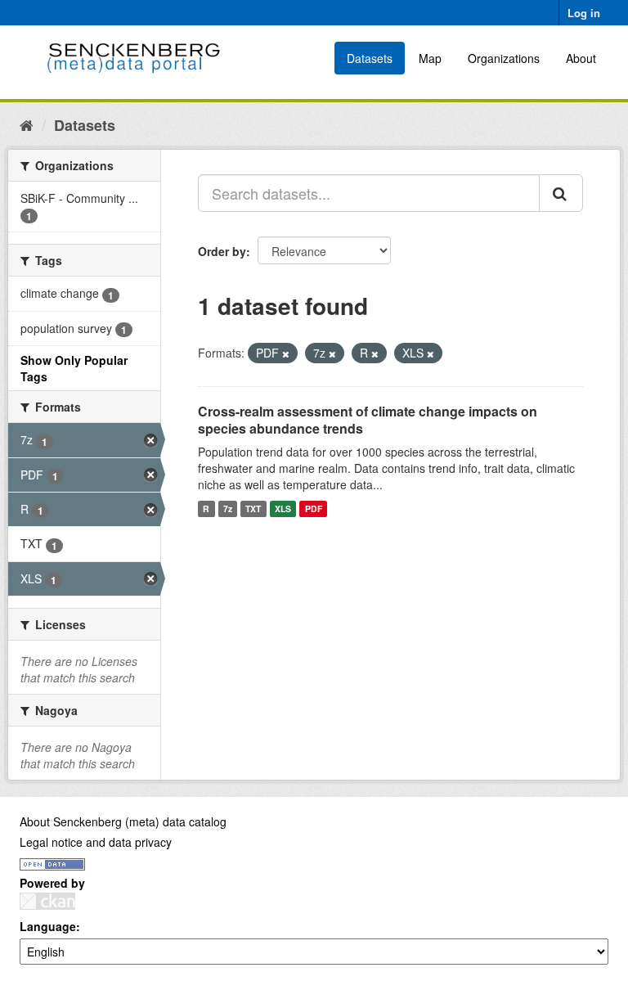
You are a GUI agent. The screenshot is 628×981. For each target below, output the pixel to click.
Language (48, 926)
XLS (283, 508)
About (581, 58)
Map (430, 58)
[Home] (27, 124)
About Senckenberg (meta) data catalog (123, 821)
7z (227, 508)
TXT (253, 508)
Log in (583, 12)
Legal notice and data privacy (96, 842)
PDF (313, 508)
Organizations (504, 58)
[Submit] (561, 193)
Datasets (369, 58)
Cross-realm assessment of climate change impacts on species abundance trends (367, 420)
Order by (222, 251)
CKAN (47, 901)
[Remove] (285, 353)
